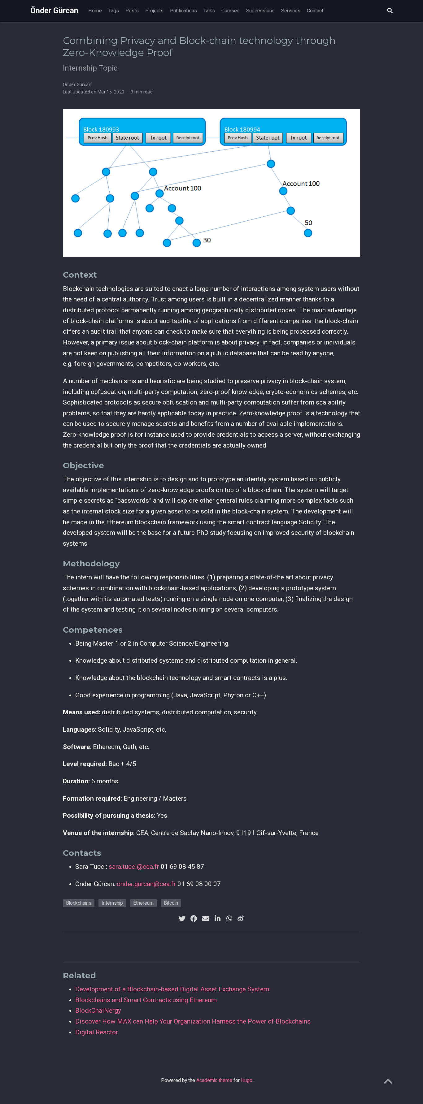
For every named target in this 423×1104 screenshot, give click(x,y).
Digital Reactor (96, 1032)
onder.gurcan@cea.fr (146, 884)
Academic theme (214, 1080)
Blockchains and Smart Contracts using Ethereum (146, 1000)
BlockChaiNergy (98, 1010)
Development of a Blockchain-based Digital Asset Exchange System (172, 989)
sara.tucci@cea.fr (134, 866)
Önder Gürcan (54, 10)
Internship (112, 903)
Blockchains (78, 903)
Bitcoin (171, 903)
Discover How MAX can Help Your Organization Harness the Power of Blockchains (193, 1021)
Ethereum (143, 903)
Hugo (246, 1080)
